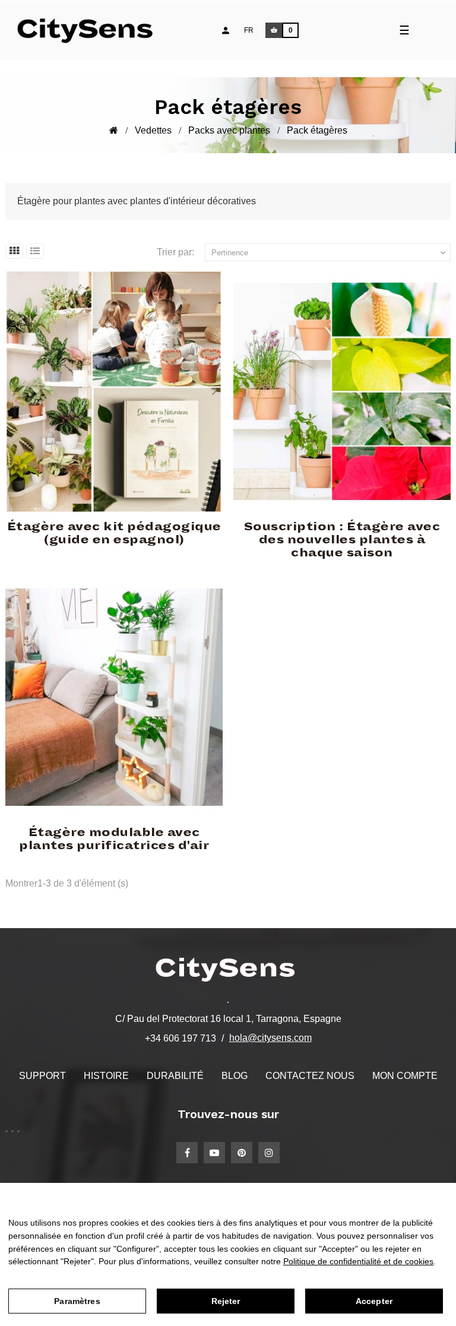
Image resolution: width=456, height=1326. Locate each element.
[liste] (35, 251)
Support (42, 1076)
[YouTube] (214, 1152)
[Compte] (225, 30)
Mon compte (405, 1076)
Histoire (106, 1076)
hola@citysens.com (270, 1038)
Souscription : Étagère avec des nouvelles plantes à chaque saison (342, 540)
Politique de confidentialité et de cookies (358, 1261)
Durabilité (175, 1076)
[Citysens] (90, 30)
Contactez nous (309, 1076)
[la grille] (14, 251)
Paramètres (77, 1301)
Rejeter (225, 1301)
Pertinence (329, 253)
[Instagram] (269, 1152)
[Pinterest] (241, 1152)
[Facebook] (187, 1152)
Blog (234, 1076)
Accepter (374, 1301)
